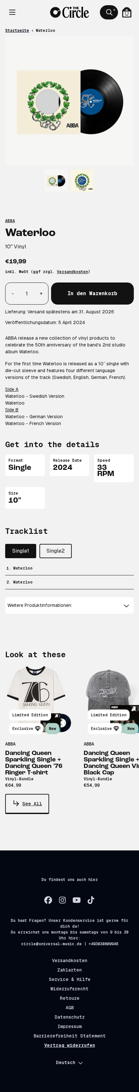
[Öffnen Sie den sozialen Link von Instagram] (62, 900)
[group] (56, 180)
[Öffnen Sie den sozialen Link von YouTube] (77, 900)
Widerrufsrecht (69, 988)
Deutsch (65, 1062)
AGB (70, 1007)
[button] (69, 605)
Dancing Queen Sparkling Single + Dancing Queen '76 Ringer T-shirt (33, 763)
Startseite (17, 30)
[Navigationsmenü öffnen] (12, 12)
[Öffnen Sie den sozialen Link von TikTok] (91, 900)
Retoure (70, 998)
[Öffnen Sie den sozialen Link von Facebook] (48, 900)
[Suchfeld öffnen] (109, 12)
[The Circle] (69, 12)
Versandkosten (72, 272)
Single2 (56, 551)
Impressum (70, 1026)
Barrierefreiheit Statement (70, 1035)
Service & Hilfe (70, 979)
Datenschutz (70, 1017)
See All (32, 803)
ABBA (10, 221)
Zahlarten (69, 970)
